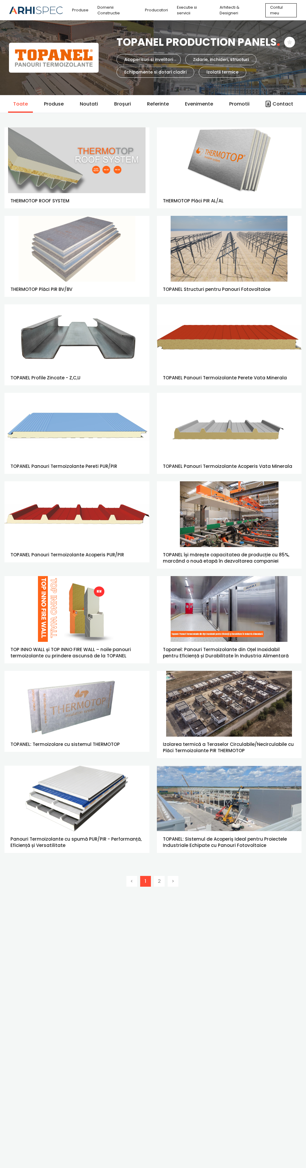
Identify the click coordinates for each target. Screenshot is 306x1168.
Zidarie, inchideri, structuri (221, 59)
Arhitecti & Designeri (229, 10)
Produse (80, 10)
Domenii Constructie (108, 10)
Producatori (156, 10)
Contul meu (276, 10)
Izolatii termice (222, 72)
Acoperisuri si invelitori (148, 59)
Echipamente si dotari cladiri (155, 72)
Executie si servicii (187, 10)
